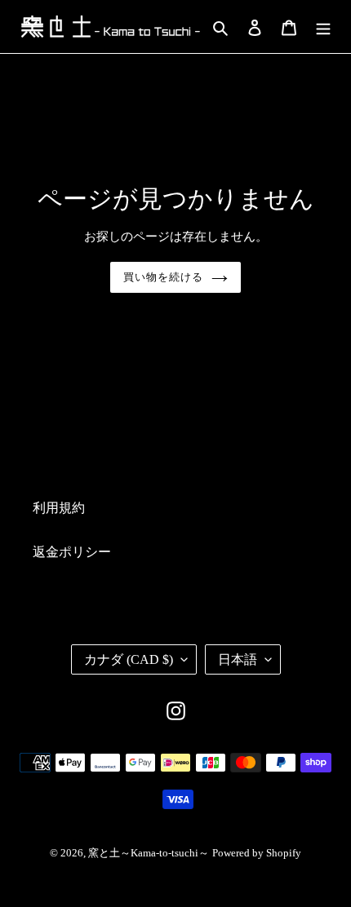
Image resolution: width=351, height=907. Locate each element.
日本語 (237, 659)
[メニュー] (323, 26)
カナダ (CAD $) (128, 659)
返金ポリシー (72, 552)
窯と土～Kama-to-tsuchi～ (148, 853)
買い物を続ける (163, 277)
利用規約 (59, 508)
